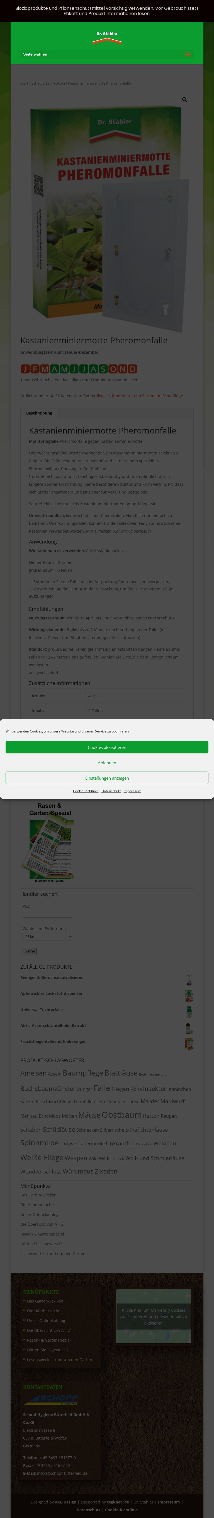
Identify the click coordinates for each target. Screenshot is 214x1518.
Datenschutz (111, 791)
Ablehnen (107, 762)
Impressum (132, 791)
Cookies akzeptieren (107, 747)
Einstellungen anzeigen (107, 778)
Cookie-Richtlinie (86, 791)
